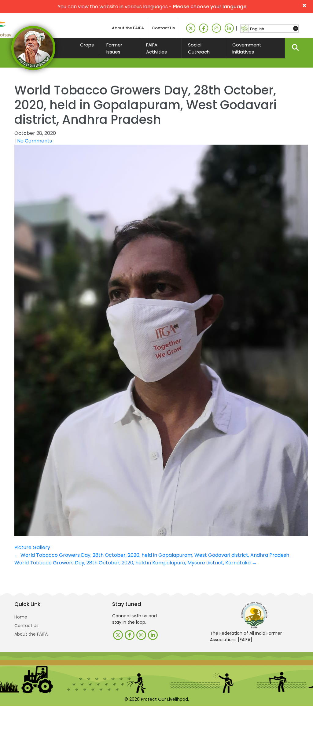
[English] (273, 29)
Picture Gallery (32, 547)
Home (20, 617)
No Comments (34, 140)
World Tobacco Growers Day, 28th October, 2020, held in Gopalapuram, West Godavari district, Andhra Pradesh (151, 555)
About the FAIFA (128, 28)
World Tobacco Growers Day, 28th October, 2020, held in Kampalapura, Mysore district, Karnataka (135, 562)
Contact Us (163, 28)
